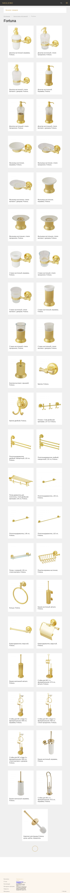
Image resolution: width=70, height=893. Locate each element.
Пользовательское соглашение (19, 882)
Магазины (7, 891)
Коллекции (7, 16)
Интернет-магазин (9, 886)
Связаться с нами (19, 879)
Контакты (6, 879)
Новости (6, 889)
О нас (5, 881)
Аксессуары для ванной (20, 16)
